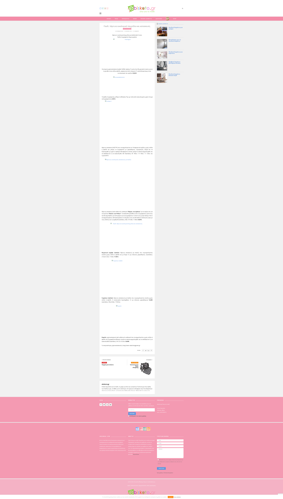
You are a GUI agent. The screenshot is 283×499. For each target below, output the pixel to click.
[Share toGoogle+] (148, 350)
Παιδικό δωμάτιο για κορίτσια (176, 52)
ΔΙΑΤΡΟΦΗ (159, 18)
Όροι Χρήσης (177, 497)
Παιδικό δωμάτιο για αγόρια (176, 28)
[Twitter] (103, 8)
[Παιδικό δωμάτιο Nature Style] (162, 78)
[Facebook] (100, 8)
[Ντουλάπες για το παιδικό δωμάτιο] (162, 43)
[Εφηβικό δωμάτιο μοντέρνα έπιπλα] (162, 66)
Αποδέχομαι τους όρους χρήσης (137, 416)
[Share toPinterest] (151, 350)
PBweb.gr (141, 481)
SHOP (174, 18)
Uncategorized (127, 28)
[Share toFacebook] (143, 350)
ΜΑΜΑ (135, 18)
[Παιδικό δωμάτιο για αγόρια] (162, 31)
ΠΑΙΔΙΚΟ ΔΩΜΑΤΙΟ (146, 18)
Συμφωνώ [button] (171, 497)
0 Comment (136, 31)
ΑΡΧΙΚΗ (109, 18)
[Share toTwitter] (146, 350)
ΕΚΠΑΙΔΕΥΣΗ (125, 18)
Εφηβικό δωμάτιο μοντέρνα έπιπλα (174, 62)
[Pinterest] (107, 8)
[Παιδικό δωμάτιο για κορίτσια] (162, 55)
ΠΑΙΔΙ (116, 18)
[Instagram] (105, 8)
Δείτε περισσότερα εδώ (120, 450)
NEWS (167, 18)
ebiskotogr (120, 31)
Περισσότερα (136, 454)
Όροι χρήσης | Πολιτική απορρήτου (165, 472)
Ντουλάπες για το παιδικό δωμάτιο (175, 40)
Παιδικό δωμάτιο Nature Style (174, 74)
